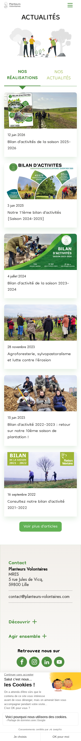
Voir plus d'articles (40, 526)
